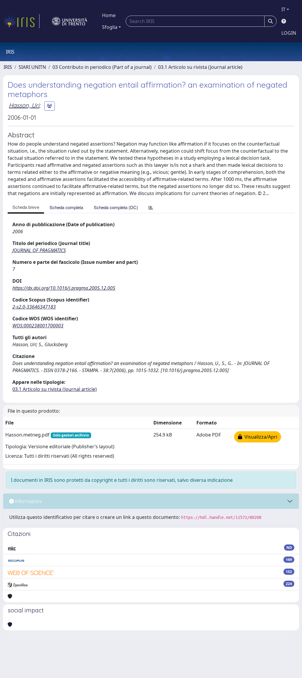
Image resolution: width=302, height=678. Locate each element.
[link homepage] (22, 21)
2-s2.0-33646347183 (34, 307)
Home (109, 15)
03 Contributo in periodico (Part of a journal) (102, 67)
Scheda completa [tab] (66, 207)
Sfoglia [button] (109, 27)
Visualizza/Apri (259, 437)
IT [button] (283, 9)
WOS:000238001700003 (37, 325)
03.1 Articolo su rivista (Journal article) (200, 67)
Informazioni (28, 501)
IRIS (8, 67)
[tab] (151, 207)
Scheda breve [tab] (25, 207)
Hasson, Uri (24, 105)
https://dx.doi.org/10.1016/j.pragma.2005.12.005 (63, 288)
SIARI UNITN (32, 67)
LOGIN (288, 33)
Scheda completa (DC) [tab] (116, 207)
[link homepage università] (69, 21)
